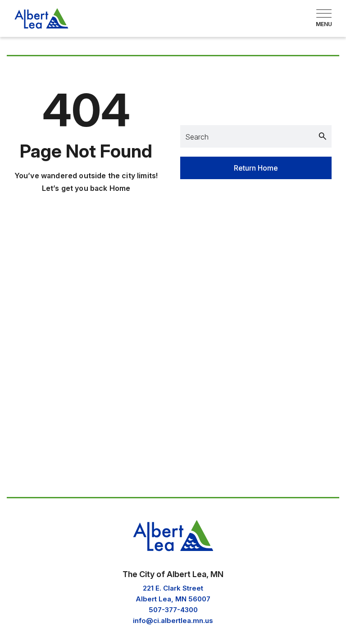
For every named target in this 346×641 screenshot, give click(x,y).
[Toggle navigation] (324, 18)
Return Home (256, 167)
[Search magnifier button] (323, 136)
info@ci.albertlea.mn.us (173, 620)
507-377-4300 (173, 609)
